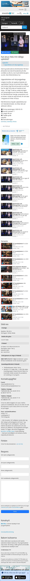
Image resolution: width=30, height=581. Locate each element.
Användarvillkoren (15, 507)
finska (14, 121)
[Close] (28, 573)
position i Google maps (7, 431)
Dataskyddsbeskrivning (7, 532)
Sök (24, 27)
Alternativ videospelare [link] (19, 33)
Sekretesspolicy (5, 507)
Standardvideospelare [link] (7, 33)
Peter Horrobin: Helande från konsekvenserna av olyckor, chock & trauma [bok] (18, 138)
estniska (3, 121)
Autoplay (6, 126)
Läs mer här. (19, 444)
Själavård (5, 63)
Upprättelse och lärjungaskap (13, 65)
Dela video (7, 52)
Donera (15, 52)
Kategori (5, 23)
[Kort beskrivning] (22, 144)
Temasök (14, 23)
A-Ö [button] (21, 23)
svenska (9, 121)
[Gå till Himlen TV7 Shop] (19, 131)
